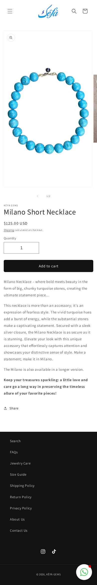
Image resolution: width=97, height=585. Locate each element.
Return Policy (21, 497)
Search (15, 441)
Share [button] (14, 408)
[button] (9, 11)
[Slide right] (59, 196)
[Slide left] (37, 196)
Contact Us (19, 530)
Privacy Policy (21, 508)
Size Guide (18, 474)
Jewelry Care (20, 463)
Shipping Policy (22, 485)
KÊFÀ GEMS (53, 574)
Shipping (9, 230)
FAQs (14, 452)
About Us (17, 519)
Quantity (10, 238)
